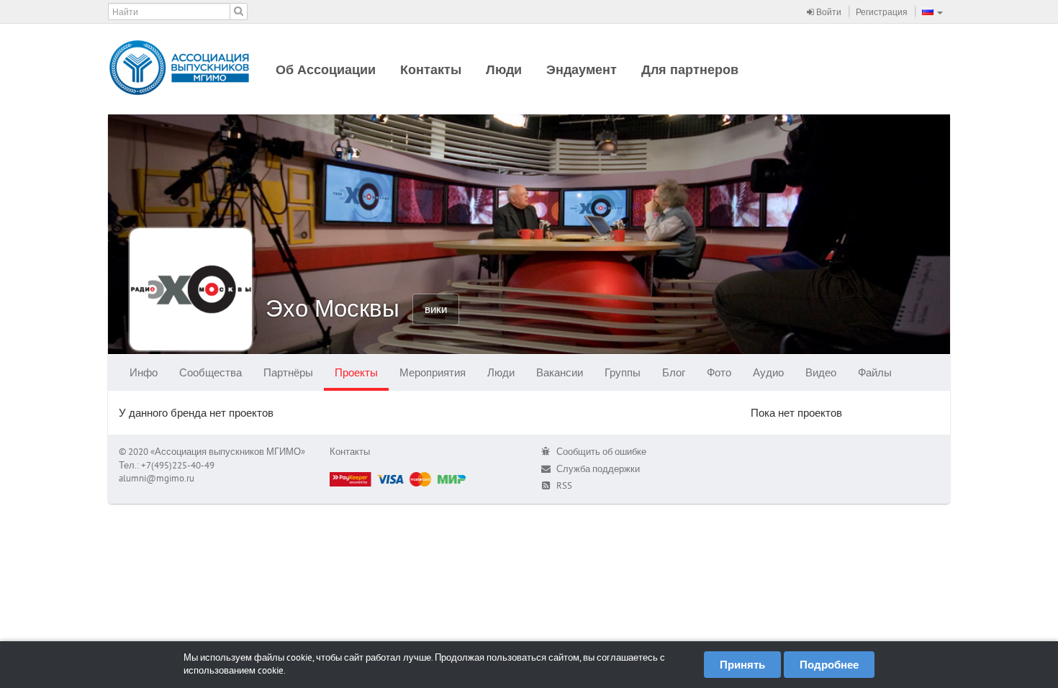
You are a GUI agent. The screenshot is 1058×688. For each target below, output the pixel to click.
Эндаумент (581, 69)
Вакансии (559, 372)
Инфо (144, 372)
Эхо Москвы (332, 307)
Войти (827, 11)
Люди (504, 69)
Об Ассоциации (326, 69)
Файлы (875, 372)
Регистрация (882, 11)
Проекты (356, 372)
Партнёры (288, 372)
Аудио (768, 372)
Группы (623, 372)
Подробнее (829, 664)
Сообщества (210, 372)
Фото (719, 372)
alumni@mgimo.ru (156, 478)
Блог (673, 372)
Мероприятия (432, 372)
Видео (820, 372)
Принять (742, 664)
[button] (932, 11)
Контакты (430, 69)
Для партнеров (689, 69)
